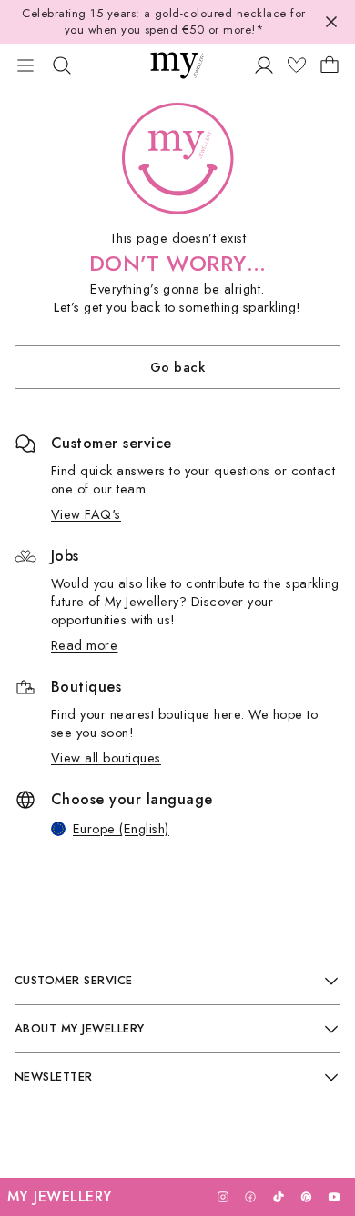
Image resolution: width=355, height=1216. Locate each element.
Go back (177, 366)
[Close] (331, 22)
